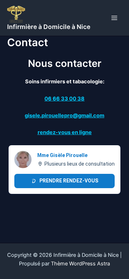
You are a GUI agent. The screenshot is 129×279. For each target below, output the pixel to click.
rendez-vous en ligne (65, 132)
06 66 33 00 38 (64, 99)
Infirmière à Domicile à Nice (48, 26)
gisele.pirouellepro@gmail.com (64, 115)
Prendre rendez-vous (68, 180)
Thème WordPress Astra (80, 263)
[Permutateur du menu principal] (114, 17)
